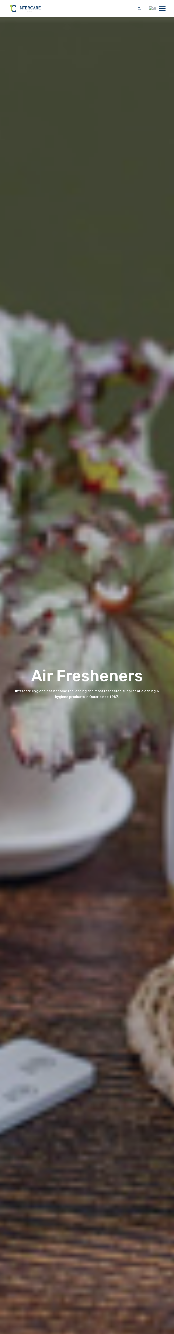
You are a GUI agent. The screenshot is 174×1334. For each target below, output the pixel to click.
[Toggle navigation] (162, 8)
